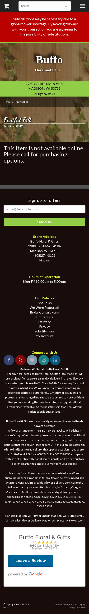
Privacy (44, 326)
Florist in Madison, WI (18, 515)
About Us (44, 303)
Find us (44, 260)
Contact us (44, 317)
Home (7, 101)
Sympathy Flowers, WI (70, 520)
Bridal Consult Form (44, 312)
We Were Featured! (44, 307)
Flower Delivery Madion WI (39, 520)
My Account (45, 336)
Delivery (44, 322)
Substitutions (44, 331)
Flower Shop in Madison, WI (49, 515)
